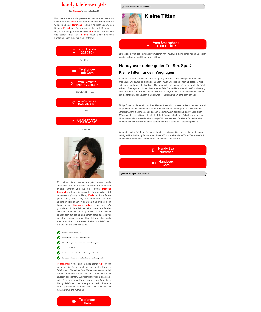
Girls (91, 31)
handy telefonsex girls (84, 5)
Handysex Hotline (82, 205)
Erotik (91, 195)
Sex (101, 264)
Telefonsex (77, 11)
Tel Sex (83, 34)
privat (73, 21)
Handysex (77, 25)
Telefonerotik (63, 264)
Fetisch (66, 28)
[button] (84, 102)
